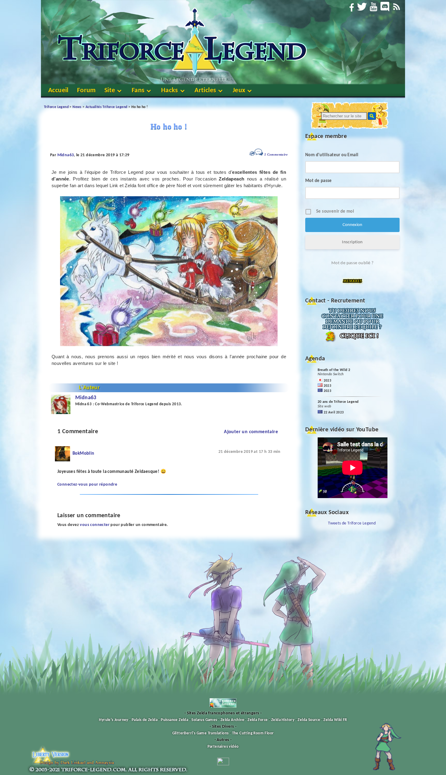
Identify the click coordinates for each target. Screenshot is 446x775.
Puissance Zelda (174, 720)
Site (109, 90)
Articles (205, 90)
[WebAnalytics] (223, 764)
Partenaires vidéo (223, 747)
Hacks (169, 90)
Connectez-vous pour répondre (87, 484)
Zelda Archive (232, 720)
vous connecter (95, 525)
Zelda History (282, 720)
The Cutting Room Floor (253, 733)
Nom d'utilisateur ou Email (331, 155)
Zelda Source (309, 720)
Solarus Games (204, 720)
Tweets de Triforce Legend (352, 523)
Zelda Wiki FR (335, 720)
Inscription (352, 242)
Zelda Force (258, 720)
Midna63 (65, 155)
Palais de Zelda (144, 720)
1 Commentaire (276, 154)
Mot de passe (318, 181)
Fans (138, 90)
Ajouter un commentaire (251, 432)
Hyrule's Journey (113, 720)
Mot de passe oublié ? (352, 263)
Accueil (58, 90)
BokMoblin (83, 453)
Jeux (239, 90)
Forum (86, 90)
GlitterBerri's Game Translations (200, 733)
